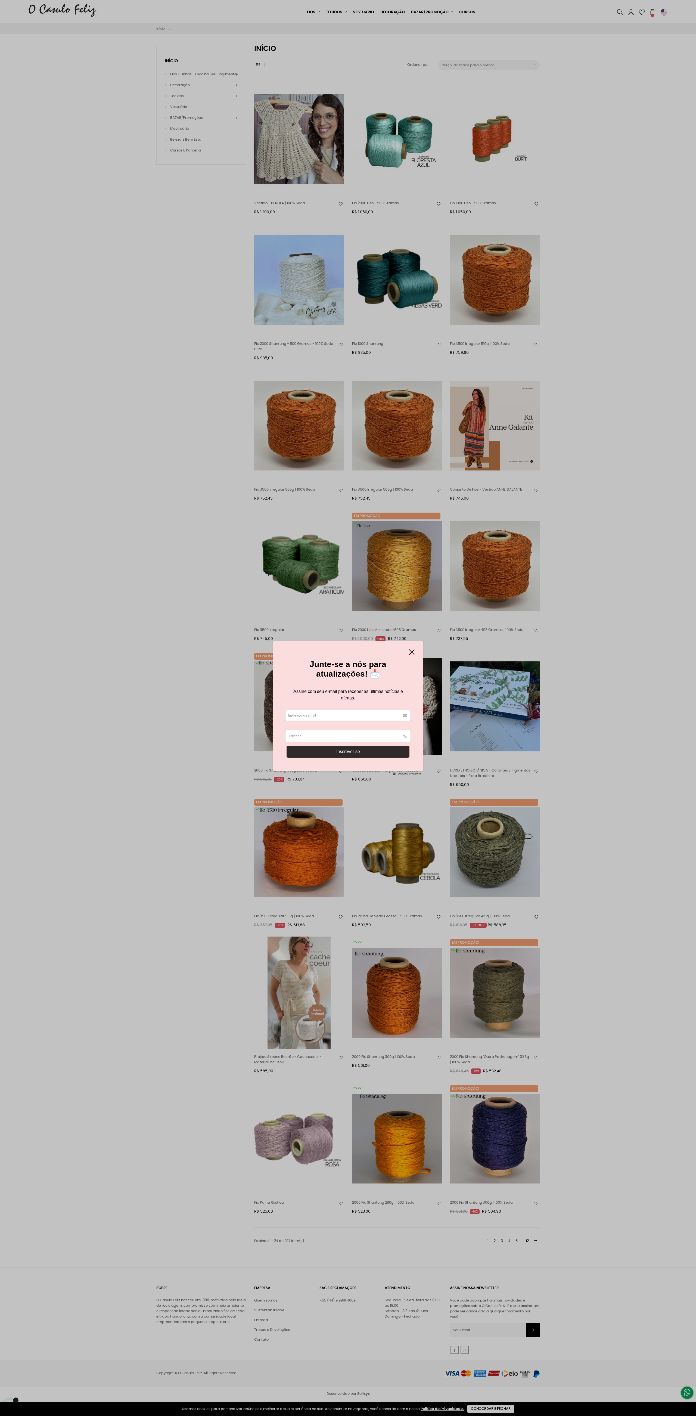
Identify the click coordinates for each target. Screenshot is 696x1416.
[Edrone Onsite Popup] (348, 708)
